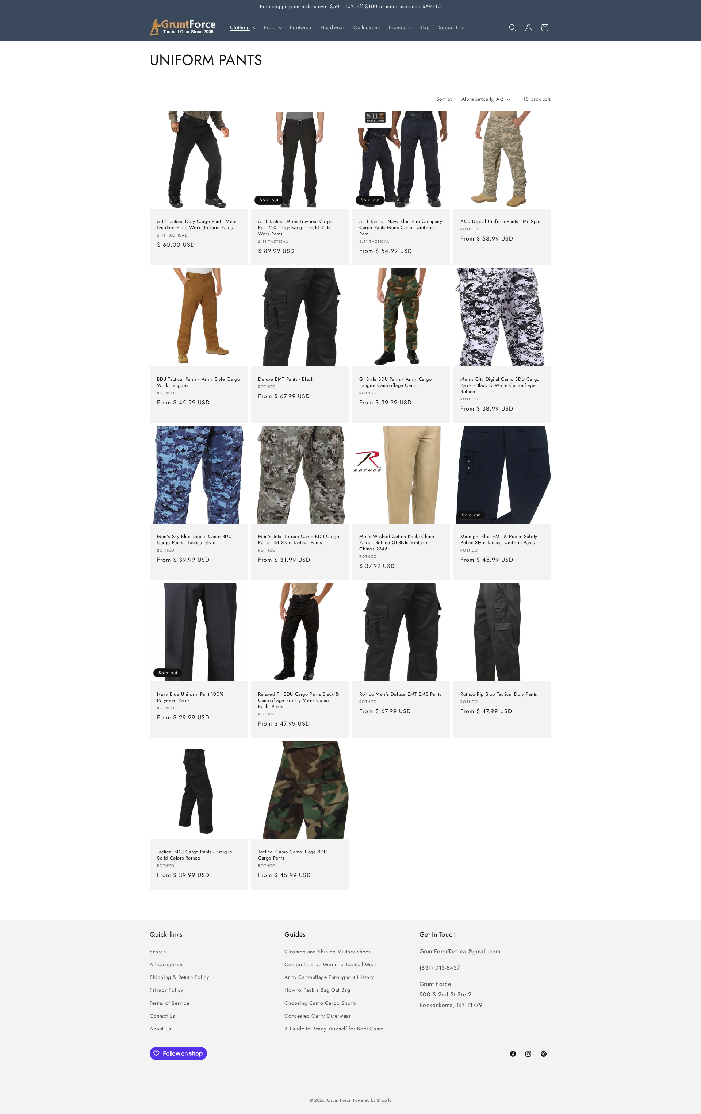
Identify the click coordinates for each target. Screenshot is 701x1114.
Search (158, 951)
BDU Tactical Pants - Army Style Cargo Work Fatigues (198, 382)
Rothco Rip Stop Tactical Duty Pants (498, 694)
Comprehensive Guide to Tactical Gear (330, 964)
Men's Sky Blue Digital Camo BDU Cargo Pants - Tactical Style (194, 540)
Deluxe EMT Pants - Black (285, 379)
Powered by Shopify (372, 1100)
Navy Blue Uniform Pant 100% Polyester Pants (190, 697)
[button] (243, 27)
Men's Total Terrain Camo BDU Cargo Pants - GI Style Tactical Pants (298, 540)
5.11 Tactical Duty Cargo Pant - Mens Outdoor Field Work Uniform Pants (197, 225)
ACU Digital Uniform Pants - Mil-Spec (501, 222)
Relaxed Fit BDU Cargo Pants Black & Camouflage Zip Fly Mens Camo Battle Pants (298, 700)
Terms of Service (169, 1002)
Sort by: (445, 99)
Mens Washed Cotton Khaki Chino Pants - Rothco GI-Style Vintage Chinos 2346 (396, 543)
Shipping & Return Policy (179, 977)
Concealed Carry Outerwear (317, 1015)
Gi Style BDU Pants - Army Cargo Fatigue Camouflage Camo (395, 382)
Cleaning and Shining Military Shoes (327, 951)
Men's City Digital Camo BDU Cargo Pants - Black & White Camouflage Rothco (500, 385)
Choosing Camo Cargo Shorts (320, 1002)
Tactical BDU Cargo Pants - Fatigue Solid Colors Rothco (194, 855)
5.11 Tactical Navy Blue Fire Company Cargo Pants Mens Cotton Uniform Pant (401, 228)
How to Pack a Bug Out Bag (317, 990)
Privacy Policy (166, 990)
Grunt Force (339, 1100)
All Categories (166, 964)
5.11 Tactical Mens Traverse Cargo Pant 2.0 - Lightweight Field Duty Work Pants (295, 228)
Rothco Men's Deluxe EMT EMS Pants (400, 694)
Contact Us (162, 1015)
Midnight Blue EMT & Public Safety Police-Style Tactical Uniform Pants (498, 540)
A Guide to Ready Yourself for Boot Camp (333, 1028)
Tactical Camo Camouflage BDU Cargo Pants (292, 855)
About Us (160, 1028)
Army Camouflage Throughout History (329, 977)
